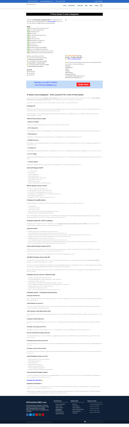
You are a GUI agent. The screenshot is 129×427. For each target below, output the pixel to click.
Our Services (71, 5)
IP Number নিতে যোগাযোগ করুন (34, 380)
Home (64, 5)
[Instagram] (40, 414)
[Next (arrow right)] (1, 426)
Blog (86, 5)
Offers (91, 5)
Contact (97, 5)
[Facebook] (27, 414)
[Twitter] (30, 414)
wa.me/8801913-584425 (49, 82)
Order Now (80, 5)
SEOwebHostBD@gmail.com (48, 85)
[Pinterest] (43, 414)
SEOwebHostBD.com (36, 402)
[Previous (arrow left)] (0, 426)
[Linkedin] (33, 414)
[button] (72, 5)
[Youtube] (36, 414)
